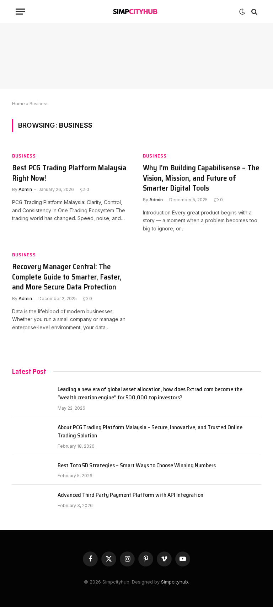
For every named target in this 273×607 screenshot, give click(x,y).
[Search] (253, 12)
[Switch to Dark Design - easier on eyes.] (242, 12)
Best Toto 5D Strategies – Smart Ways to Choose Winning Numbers (137, 466)
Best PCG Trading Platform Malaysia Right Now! (69, 173)
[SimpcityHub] (136, 11)
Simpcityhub (174, 582)
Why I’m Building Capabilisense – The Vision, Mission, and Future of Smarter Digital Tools (201, 178)
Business (24, 156)
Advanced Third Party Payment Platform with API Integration (130, 495)
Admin (25, 189)
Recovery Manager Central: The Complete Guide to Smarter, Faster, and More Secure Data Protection (67, 277)
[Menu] (20, 12)
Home (18, 103)
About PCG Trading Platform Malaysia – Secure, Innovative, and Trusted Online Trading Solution (150, 432)
